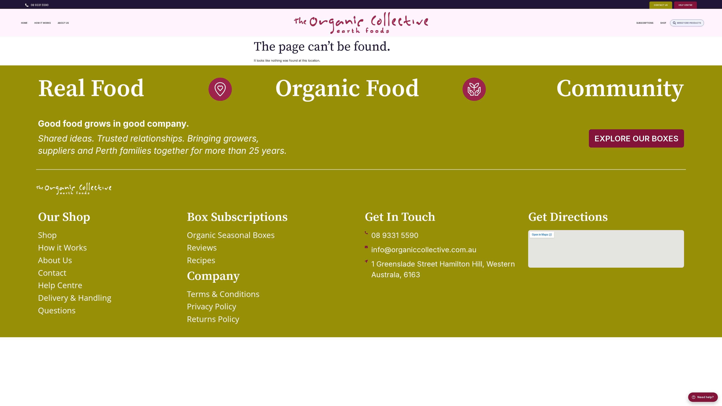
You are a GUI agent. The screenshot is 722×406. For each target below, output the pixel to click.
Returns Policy (213, 319)
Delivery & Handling (74, 297)
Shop (47, 235)
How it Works (62, 247)
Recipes (201, 260)
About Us (55, 260)
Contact (52, 272)
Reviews (202, 247)
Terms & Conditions (223, 294)
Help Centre (60, 285)
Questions (57, 310)
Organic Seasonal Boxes (231, 235)
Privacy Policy (211, 306)
